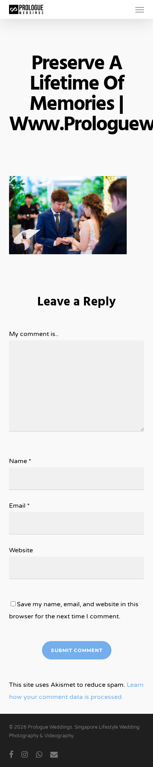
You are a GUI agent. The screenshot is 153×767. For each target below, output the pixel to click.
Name (20, 461)
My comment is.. (33, 334)
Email (19, 506)
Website (21, 550)
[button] (139, 9)
